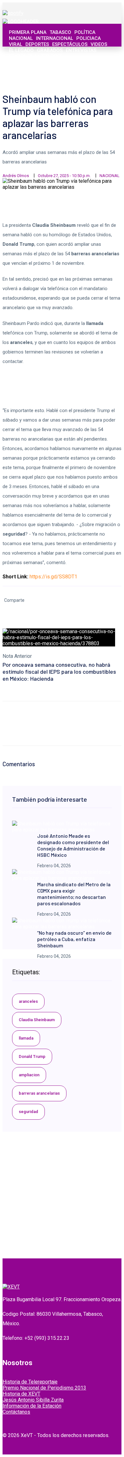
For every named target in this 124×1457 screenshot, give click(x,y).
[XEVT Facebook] (79, 76)
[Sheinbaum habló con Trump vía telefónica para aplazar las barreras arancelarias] (62, 830)
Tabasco (60, 32)
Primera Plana (27, 32)
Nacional (21, 38)
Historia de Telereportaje (30, 1382)
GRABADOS (50, 50)
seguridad (28, 1111)
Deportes (37, 44)
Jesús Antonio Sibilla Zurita (33, 1400)
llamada (26, 1038)
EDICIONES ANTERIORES (36, 56)
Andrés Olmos (16, 175)
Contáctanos (16, 1412)
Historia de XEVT (21, 1394)
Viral (15, 44)
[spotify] (13, 13)
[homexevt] (11, 1287)
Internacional (54, 38)
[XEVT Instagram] (93, 76)
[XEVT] (21, 21)
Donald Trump (32, 1056)
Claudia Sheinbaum (37, 1019)
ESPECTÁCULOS (69, 44)
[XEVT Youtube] (100, 76)
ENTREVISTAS (81, 50)
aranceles (28, 1001)
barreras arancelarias (39, 1093)
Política (84, 32)
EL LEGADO (21, 50)
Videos (99, 44)
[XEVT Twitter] (86, 76)
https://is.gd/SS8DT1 (53, 577)
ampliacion (29, 1074)
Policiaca (88, 38)
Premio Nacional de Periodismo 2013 (44, 1388)
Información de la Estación (32, 1406)
